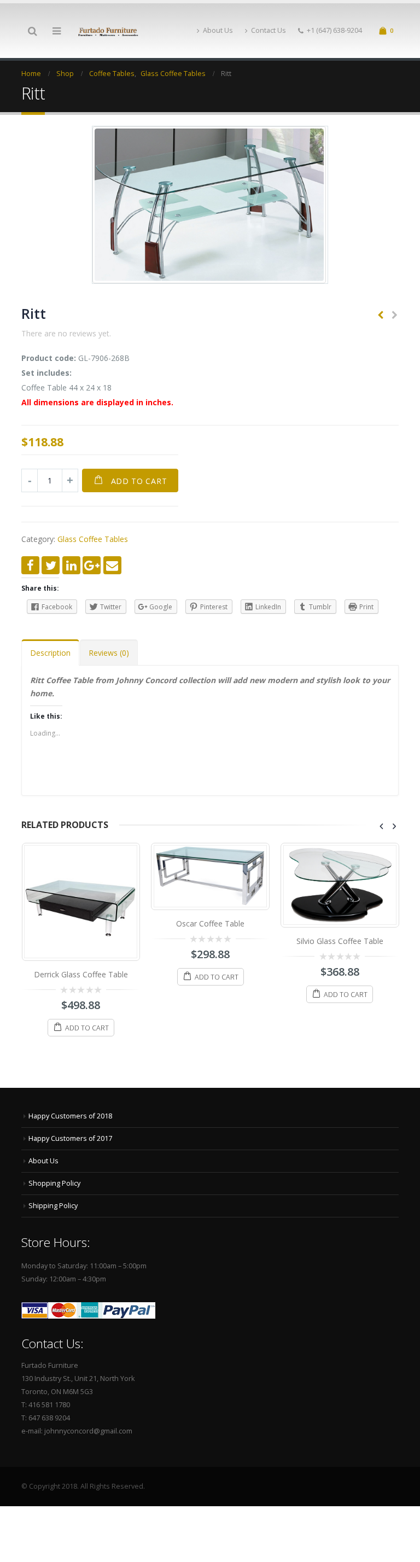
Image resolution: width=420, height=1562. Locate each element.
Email (112, 565)
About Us (218, 30)
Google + (92, 565)
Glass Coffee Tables (92, 539)
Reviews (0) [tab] (109, 653)
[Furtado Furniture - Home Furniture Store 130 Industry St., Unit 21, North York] (108, 31)
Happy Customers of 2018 (70, 1116)
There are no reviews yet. (66, 333)
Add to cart (139, 481)
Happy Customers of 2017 (70, 1138)
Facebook (30, 565)
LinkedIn (71, 565)
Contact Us (268, 30)
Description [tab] (50, 653)
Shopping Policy (54, 1183)
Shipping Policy (53, 1205)
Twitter (51, 565)
